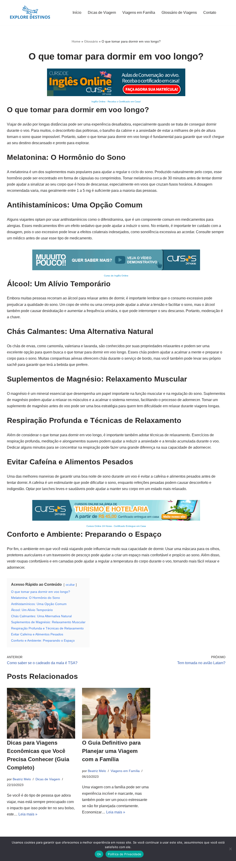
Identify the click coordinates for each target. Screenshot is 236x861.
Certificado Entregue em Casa (130, 526)
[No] (230, 849)
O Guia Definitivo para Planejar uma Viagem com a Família (111, 751)
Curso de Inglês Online (116, 275)
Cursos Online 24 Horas (99, 526)
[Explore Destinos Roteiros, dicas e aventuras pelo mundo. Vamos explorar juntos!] (30, 12)
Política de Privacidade (124, 854)
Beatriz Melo (22, 779)
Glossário (91, 41)
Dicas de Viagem (102, 12)
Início (77, 12)
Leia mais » (27, 814)
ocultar (70, 584)
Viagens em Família (138, 12)
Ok (99, 854)
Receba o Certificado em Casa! (124, 101)
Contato (209, 12)
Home (76, 41)
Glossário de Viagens (179, 12)
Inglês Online (98, 101)
